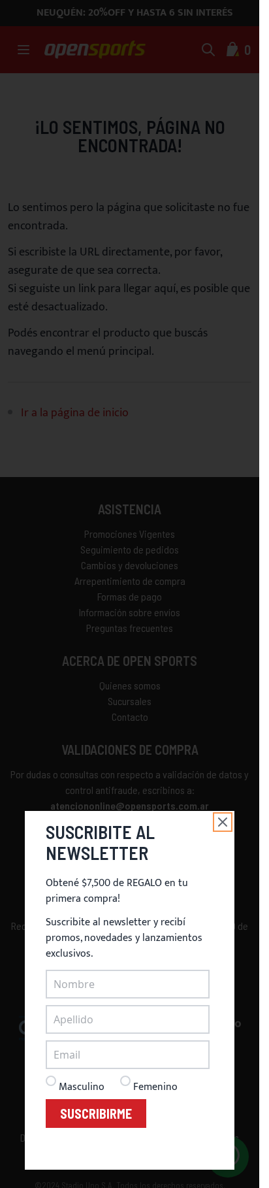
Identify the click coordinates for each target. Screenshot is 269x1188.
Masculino (81, 1087)
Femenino (155, 1087)
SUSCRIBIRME (96, 1113)
